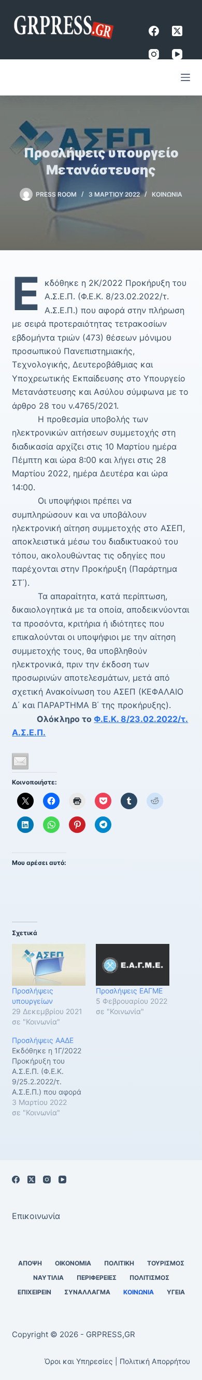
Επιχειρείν (34, 1292)
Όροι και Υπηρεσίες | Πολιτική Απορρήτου (117, 1361)
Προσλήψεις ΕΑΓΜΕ (129, 990)
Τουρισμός (165, 1263)
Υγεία (176, 1292)
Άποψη (30, 1263)
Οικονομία (73, 1263)
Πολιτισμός (149, 1277)
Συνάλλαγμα (87, 1292)
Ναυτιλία (48, 1277)
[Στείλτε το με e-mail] (20, 761)
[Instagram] (154, 54)
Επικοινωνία (36, 1216)
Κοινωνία (167, 194)
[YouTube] (177, 54)
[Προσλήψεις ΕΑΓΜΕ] (132, 965)
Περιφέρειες (97, 1277)
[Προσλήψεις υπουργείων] (48, 965)
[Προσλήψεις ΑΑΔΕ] (54, 1076)
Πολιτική (119, 1263)
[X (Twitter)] (177, 31)
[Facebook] (154, 31)
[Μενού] (185, 77)
